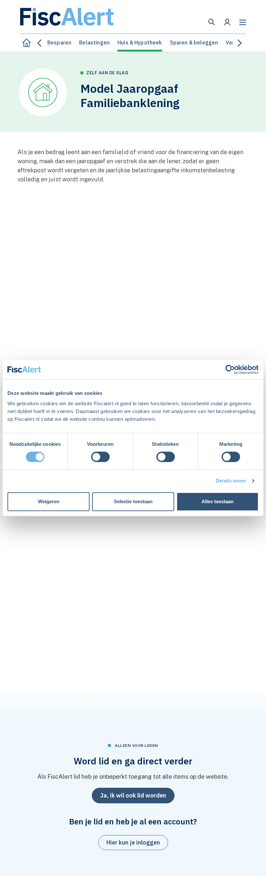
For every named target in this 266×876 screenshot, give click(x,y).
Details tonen (231, 480)
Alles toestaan (217, 501)
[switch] (100, 457)
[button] (211, 22)
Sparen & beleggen (194, 42)
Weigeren (48, 501)
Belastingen (94, 42)
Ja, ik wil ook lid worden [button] (133, 795)
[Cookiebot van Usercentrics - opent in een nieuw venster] (230, 369)
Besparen (59, 42)
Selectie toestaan (133, 501)
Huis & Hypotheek (139, 42)
